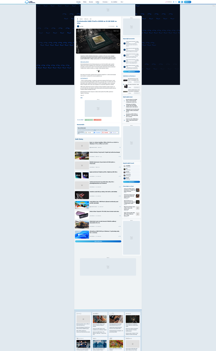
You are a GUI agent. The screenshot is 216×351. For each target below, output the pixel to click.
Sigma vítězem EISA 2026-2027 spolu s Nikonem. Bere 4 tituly (129, 214)
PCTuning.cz (126, 198)
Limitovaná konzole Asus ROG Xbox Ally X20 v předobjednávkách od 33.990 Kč (102, 182)
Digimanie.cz (126, 216)
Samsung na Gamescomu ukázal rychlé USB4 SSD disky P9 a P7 (129, 196)
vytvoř (106, 129)
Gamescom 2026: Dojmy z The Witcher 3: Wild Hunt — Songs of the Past (99, 333)
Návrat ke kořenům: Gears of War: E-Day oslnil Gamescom (129, 208)
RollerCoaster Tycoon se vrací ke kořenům (115, 349)
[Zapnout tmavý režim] (182, 2)
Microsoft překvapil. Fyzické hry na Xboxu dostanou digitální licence (82, 328)
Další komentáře (131, 71)
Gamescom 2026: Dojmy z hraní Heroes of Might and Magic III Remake (129, 190)
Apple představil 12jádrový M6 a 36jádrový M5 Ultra (103, 172)
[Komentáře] (117, 26)
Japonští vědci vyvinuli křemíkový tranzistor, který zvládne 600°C (115, 328)
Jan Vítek (81, 26)
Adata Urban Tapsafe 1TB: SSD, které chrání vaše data (104, 211)
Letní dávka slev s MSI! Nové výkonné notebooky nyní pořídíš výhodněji (104, 202)
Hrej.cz (125, 192)
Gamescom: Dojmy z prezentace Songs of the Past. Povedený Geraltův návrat (132, 329)
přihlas (95, 129)
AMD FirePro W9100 (84, 61)
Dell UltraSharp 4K (84, 78)
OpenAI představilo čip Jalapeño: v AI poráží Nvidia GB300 (116, 331)
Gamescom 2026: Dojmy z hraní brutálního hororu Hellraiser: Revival (99, 329)
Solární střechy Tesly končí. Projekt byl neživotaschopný (105, 152)
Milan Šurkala (92, 156)
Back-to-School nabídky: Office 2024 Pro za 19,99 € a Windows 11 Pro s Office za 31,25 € (104, 143)
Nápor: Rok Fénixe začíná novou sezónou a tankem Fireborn (99, 349)
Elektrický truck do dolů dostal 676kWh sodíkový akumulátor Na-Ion (103, 222)
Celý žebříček (131, 181)
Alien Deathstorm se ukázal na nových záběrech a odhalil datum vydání (129, 202)
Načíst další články (98, 241)
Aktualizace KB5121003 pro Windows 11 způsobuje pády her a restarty (104, 232)
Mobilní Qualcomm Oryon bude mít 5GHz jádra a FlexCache (102, 162)
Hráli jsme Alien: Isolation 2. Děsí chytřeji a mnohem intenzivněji (132, 334)
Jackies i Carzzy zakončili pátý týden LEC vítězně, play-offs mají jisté (83, 349)
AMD (81, 97)
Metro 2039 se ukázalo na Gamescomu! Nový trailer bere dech (83, 331)
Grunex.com (126, 210)
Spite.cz (125, 204)
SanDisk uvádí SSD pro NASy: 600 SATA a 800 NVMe (103, 191)
